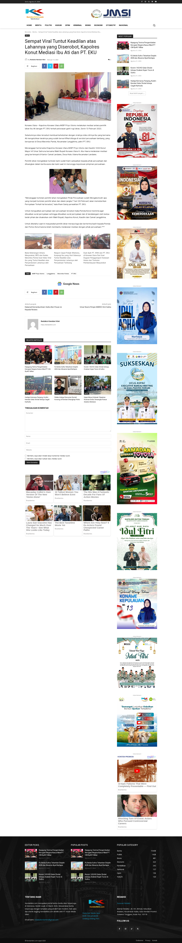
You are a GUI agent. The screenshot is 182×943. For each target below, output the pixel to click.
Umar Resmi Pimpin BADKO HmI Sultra (95, 307)
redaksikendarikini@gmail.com (46, 920)
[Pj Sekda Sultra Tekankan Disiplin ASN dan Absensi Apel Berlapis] (68, 354)
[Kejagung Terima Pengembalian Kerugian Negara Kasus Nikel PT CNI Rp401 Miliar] (38, 354)
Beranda (28, 32)
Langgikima (51, 274)
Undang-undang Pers (90, 918)
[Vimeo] (152, 1)
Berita (35, 32)
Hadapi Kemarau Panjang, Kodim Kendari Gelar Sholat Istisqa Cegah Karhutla (37, 399)
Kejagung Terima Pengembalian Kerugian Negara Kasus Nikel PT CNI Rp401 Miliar (38, 369)
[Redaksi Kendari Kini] (26, 59)
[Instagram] (145, 1)
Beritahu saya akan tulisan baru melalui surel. (44, 459)
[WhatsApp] (61, 66)
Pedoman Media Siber (91, 913)
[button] (154, 25)
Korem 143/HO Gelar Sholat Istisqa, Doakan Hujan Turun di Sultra (142, 70)
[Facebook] (142, 1)
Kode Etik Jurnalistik (90, 916)
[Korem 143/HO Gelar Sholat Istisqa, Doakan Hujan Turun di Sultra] (97, 354)
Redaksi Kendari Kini (37, 59)
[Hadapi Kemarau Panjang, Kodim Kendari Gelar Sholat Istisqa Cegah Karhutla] (38, 385)
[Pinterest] (55, 66)
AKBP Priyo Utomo (38, 274)
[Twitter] (148, 1)
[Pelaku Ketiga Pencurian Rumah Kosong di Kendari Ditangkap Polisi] (68, 385)
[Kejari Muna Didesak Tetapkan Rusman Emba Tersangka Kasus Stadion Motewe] (97, 385)
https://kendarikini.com (48, 325)
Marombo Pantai (63, 274)
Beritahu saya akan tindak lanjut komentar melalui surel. (48, 456)
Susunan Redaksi (123, 903)
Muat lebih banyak (136, 93)
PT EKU (73, 274)
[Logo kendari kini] (45, 14)
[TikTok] (131, 928)
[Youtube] (155, 1)
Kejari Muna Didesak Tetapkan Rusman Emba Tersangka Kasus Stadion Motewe (95, 399)
